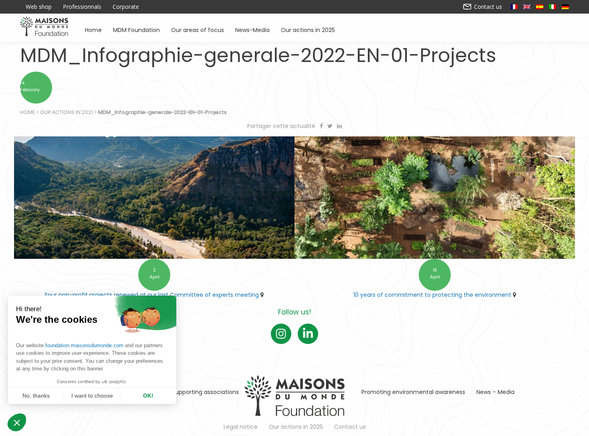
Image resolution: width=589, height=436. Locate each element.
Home (93, 29)
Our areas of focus (197, 29)
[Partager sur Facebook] (322, 126)
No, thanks (36, 395)
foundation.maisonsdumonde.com (84, 345)
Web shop (39, 7)
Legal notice (241, 427)
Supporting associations (205, 392)
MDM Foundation (136, 29)
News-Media (252, 29)
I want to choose (92, 395)
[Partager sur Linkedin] (339, 126)
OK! (148, 395)
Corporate (126, 7)
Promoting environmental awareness (413, 392)
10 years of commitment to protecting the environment (432, 295)
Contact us (487, 7)
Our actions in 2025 (308, 29)
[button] (16, 422)
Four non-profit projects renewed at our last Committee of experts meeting (152, 295)
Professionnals (82, 7)
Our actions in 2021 (66, 112)
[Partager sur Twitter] (330, 126)
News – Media (495, 392)
